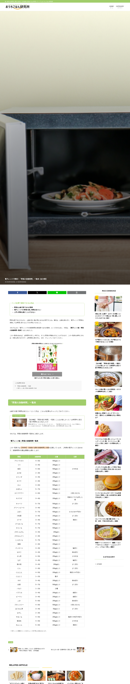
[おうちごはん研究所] (17, 6)
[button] (17, 292)
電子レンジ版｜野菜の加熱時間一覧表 (27, 388)
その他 (10, 642)
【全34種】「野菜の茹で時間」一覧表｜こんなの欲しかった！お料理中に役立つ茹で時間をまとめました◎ (55, 421)
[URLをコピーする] (76, 292)
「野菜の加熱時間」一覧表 (23, 386)
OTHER (99, 564)
